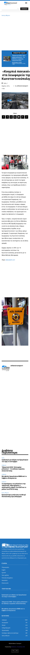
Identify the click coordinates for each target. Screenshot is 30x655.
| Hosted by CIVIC (20, 647)
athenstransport (22, 86)
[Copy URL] (26, 117)
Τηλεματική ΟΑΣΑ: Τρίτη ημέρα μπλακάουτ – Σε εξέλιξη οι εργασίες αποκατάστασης (13, 469)
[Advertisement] (15, 33)
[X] (7, 117)
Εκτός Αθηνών (6, 15)
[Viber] (22, 117)
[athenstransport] (6, 368)
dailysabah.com (10, 260)
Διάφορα (4, 465)
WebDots (13, 647)
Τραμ (3, 458)
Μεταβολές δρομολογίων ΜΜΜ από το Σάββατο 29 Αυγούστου (14, 477)
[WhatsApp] (11, 117)
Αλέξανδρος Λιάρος (17, 62)
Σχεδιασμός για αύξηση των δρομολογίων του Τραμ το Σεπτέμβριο (15, 460)
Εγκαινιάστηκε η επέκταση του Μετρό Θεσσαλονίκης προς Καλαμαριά (14, 495)
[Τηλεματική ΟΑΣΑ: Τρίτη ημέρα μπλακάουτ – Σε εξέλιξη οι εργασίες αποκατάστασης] (6, 58)
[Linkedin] (15, 117)
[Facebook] (3, 117)
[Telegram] (18, 117)
